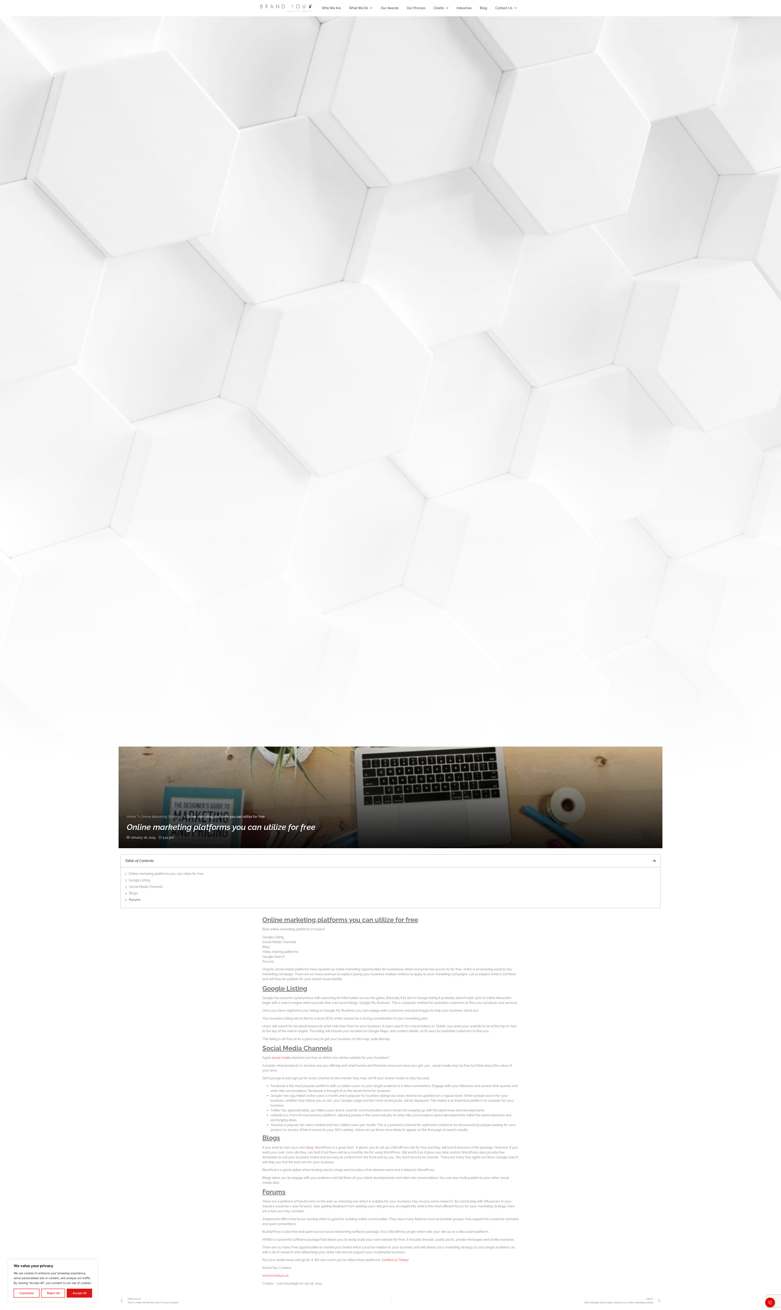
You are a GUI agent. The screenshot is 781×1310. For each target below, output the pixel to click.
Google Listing (139, 880)
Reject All (53, 1293)
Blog (483, 8)
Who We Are (331, 8)
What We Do (358, 8)
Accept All (79, 1293)
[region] (53, 1280)
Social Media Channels (146, 887)
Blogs (133, 893)
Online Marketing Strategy (161, 816)
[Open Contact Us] (770, 1302)
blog (309, 1147)
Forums (135, 900)
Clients (439, 8)
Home (131, 816)
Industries (464, 8)
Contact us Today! (395, 1260)
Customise (27, 1293)
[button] (654, 860)
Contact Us (503, 8)
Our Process (416, 8)
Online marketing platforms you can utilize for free (166, 874)
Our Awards (390, 8)
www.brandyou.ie (275, 1275)
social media (281, 1058)
